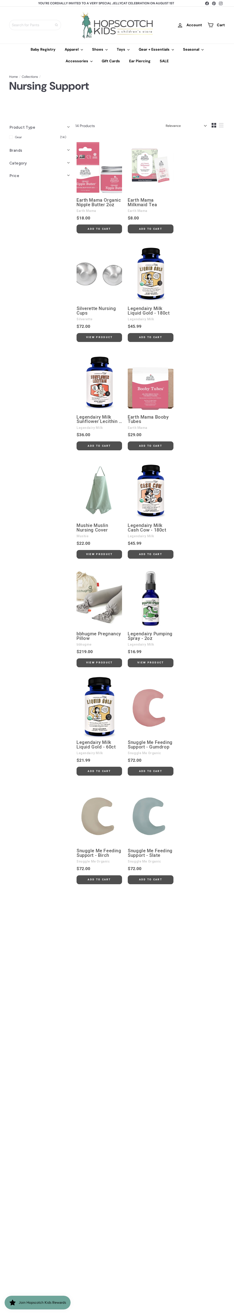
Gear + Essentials (154, 49)
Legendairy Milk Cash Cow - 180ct (147, 527)
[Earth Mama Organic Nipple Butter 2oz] (99, 165)
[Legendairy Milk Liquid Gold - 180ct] (150, 273)
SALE (164, 61)
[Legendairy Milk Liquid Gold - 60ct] (99, 707)
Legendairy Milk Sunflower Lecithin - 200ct (99, 419)
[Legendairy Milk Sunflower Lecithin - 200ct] (99, 382)
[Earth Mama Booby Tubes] (150, 382)
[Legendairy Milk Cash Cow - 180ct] (150, 490)
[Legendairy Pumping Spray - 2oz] (150, 598)
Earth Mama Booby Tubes (148, 419)
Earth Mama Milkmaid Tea (142, 202)
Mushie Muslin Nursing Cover (92, 527)
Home (13, 77)
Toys (121, 49)
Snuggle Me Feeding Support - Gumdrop (150, 744)
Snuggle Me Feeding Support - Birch (99, 853)
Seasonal (191, 49)
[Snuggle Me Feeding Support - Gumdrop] (150, 707)
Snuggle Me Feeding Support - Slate (150, 853)
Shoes (98, 49)
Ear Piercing (140, 61)
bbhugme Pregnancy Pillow (99, 636)
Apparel (72, 49)
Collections (30, 77)
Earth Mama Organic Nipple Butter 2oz (99, 202)
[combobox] (35, 25)
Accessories (77, 61)
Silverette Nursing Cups (96, 310)
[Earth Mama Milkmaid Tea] (150, 165)
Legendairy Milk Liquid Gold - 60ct (96, 744)
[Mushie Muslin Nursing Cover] (99, 490)
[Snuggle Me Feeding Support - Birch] (99, 815)
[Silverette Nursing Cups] (99, 273)
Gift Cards (111, 61)
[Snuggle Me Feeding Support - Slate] (150, 815)
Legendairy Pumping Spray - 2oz (150, 636)
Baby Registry (43, 49)
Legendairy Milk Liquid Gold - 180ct (149, 310)
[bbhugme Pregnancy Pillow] (99, 598)
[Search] (56, 25)
